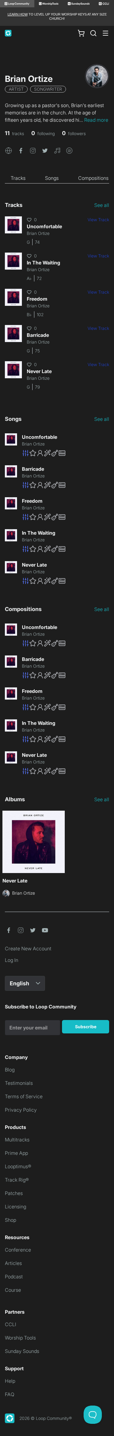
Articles (13, 1263)
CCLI (10, 1324)
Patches (14, 1193)
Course (13, 1290)
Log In (11, 960)
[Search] (93, 33)
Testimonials (19, 1083)
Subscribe (85, 1026)
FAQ (9, 1394)
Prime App (16, 1153)
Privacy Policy (21, 1110)
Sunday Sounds (22, 1351)
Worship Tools (20, 1338)
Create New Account (28, 948)
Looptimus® (18, 1166)
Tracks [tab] (18, 178)
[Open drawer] (105, 33)
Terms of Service (24, 1096)
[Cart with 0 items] (81, 33)
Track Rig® (17, 1180)
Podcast (14, 1277)
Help (10, 1381)
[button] (8, 150)
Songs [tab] (52, 178)
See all (101, 205)
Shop (10, 1220)
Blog (10, 1070)
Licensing (15, 1207)
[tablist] (57, 178)
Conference (18, 1250)
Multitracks (17, 1140)
